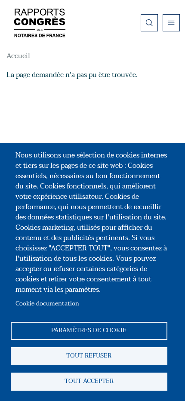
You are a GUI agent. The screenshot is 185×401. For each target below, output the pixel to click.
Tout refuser (88, 356)
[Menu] (171, 22)
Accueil (18, 56)
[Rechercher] (149, 23)
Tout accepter (89, 381)
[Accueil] (39, 23)
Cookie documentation (47, 303)
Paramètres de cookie (88, 330)
